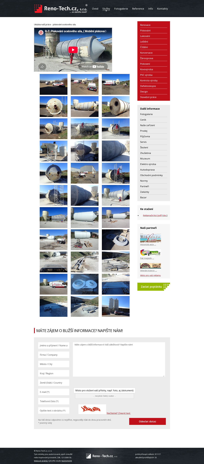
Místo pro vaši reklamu (150, 275)
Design (144, 91)
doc (165, 215)
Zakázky (144, 191)
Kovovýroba (146, 69)
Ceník (143, 119)
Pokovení (145, 63)
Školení (144, 147)
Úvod (95, 8)
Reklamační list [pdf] (152, 215)
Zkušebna (145, 153)
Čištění (144, 47)
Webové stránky (41, 461)
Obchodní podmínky (151, 175)
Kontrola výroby (149, 80)
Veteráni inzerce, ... (148, 270)
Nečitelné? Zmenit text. (119, 413)
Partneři (144, 186)
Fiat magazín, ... (147, 258)
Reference (138, 8)
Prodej (143, 130)
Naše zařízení (147, 125)
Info (150, 8)
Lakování (145, 36)
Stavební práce (148, 97)
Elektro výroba (148, 164)
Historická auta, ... (148, 244)
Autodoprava (147, 169)
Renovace (145, 25)
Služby (106, 8)
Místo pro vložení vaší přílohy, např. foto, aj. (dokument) (104, 390)
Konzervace (146, 52)
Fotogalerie (121, 8)
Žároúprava (146, 58)
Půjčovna (145, 136)
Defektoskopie (148, 86)
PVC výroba (146, 74)
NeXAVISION (67, 461)
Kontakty (162, 8)
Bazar (143, 197)
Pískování (145, 30)
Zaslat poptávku (151, 286)
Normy (144, 180)
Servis (143, 141)
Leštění (144, 41)
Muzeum (145, 158)
